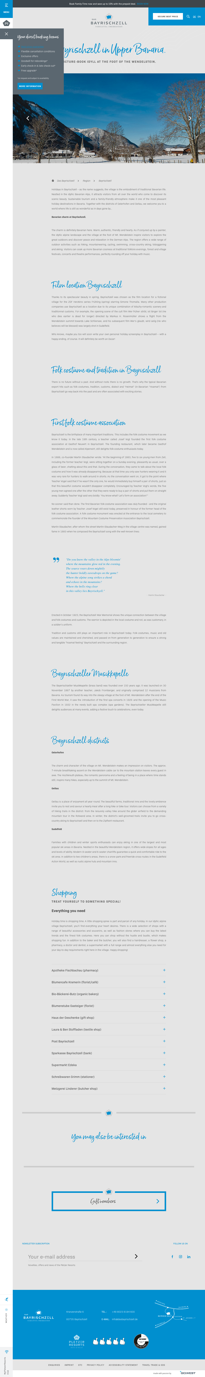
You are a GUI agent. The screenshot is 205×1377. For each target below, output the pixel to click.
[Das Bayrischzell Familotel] (109, 20)
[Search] (188, 16)
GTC (80, 1364)
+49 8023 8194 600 (123, 1311)
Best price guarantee (32, 46)
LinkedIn (188, 1256)
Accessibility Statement (123, 1364)
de (194, 16)
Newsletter (136, 1256)
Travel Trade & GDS (153, 1364)
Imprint (69, 1364)
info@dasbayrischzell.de (125, 1319)
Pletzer (6, 23)
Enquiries (54, 1364)
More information (30, 86)
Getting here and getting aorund (175, 1315)
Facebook (172, 1256)
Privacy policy (95, 1364)
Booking (109, 3)
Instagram (180, 1256)
